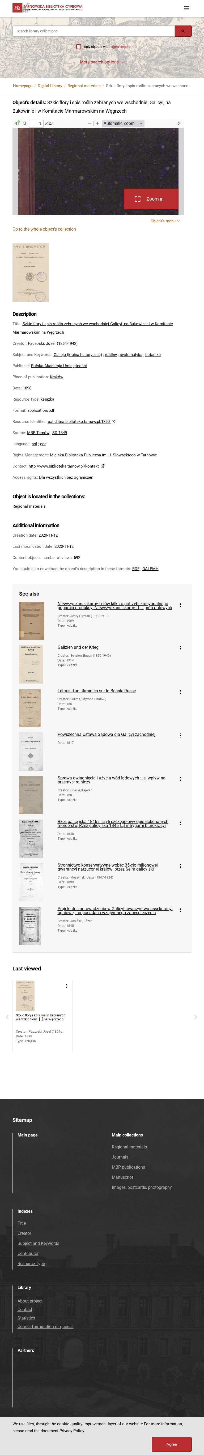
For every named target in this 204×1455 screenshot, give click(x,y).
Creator (24, 1233)
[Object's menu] (180, 605)
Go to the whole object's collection (44, 229)
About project (30, 1301)
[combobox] (93, 31)
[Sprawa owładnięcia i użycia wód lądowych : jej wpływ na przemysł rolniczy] (36, 795)
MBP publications (128, 1167)
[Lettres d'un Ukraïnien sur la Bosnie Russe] (36, 708)
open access (121, 47)
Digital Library (50, 85)
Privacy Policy (72, 1430)
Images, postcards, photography (142, 1187)
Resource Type (31, 1263)
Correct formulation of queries (46, 1326)
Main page (28, 1135)
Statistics (26, 1318)
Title (22, 1223)
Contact (25, 1309)
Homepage (22, 85)
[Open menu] (187, 8)
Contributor (28, 1253)
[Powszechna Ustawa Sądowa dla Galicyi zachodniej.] (36, 751)
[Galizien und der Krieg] (36, 664)
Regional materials (84, 85)
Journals (120, 1157)
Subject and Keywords (38, 1243)
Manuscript (122, 1177)
